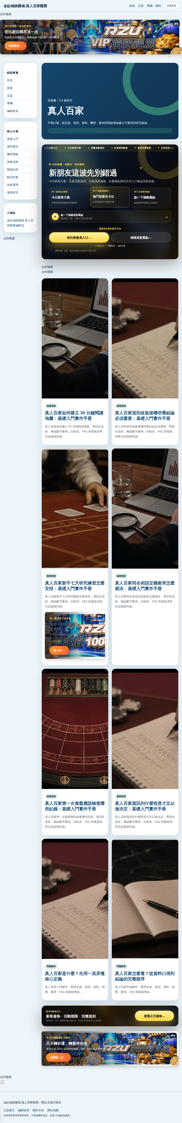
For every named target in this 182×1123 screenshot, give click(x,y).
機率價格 (12, 154)
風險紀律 (12, 169)
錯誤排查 (12, 177)
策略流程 (12, 162)
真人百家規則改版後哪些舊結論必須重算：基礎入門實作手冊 (145, 415)
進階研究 (12, 192)
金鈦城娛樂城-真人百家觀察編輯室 (20, 222)
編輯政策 (12, 111)
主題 (141, 6)
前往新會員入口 (79, 237)
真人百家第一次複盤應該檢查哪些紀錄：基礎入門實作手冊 (75, 806)
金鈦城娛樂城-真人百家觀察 (25, 5)
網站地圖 (53, 1110)
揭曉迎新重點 (141, 237)
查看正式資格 (154, 1016)
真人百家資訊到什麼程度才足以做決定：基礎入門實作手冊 (145, 806)
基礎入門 (12, 139)
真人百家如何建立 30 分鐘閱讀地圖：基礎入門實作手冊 (74, 415)
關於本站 (38, 1110)
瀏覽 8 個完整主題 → (60, 130)
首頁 (10, 80)
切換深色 (171, 5)
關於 (158, 6)
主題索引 (9, 1110)
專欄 (149, 6)
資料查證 (12, 146)
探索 (132, 6)
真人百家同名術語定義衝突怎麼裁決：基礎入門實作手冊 (145, 585)
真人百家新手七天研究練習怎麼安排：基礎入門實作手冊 (75, 585)
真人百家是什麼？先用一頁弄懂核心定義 (75, 976)
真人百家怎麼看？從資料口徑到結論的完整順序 (145, 976)
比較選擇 (12, 185)
